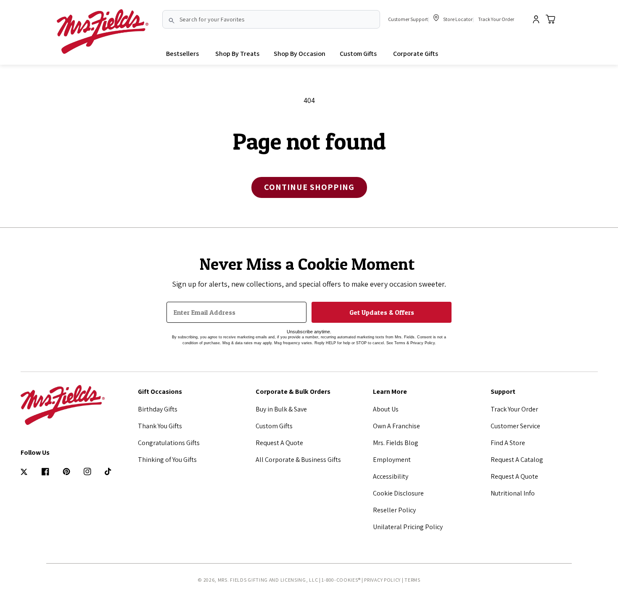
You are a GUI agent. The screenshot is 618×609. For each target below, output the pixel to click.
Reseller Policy (394, 510)
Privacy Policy (382, 580)
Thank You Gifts (160, 426)
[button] (237, 54)
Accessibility (390, 476)
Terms (412, 580)
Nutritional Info (513, 493)
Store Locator (457, 19)
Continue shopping (309, 187)
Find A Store (508, 442)
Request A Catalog (517, 459)
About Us (386, 409)
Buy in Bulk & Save (281, 409)
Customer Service (515, 426)
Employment (392, 459)
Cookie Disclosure (398, 493)
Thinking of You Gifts (167, 459)
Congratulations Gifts (169, 442)
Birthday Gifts (157, 409)
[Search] (171, 20)
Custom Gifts (274, 426)
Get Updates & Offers (381, 312)
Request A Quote (279, 442)
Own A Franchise (396, 426)
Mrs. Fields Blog (395, 442)
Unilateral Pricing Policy (408, 526)
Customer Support (408, 19)
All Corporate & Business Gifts (298, 459)
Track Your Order (496, 19)
